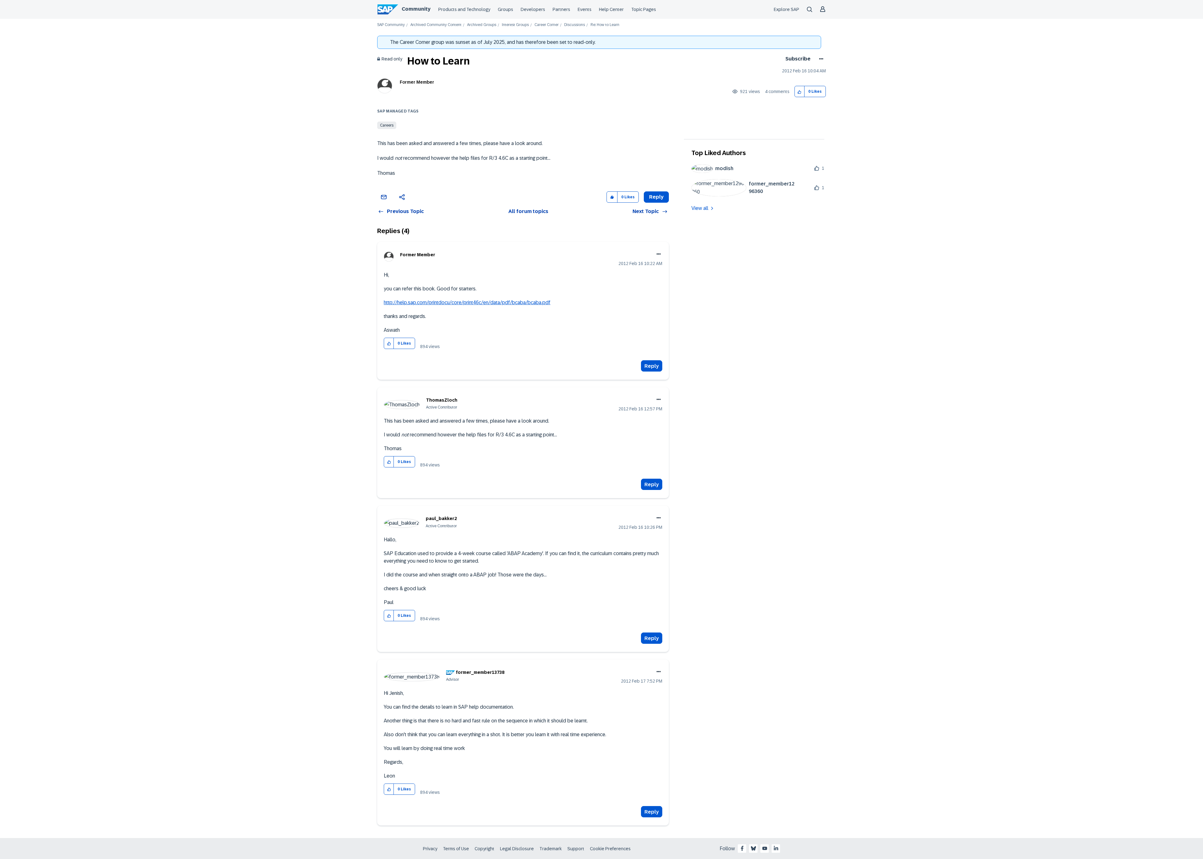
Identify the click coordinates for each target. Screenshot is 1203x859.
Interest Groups (515, 25)
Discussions (574, 25)
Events (584, 9)
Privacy (430, 848)
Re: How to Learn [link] (605, 25)
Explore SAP (786, 9)
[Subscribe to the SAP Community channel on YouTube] (764, 848)
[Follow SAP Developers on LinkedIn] (776, 848)
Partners (561, 9)
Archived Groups (481, 25)
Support (575, 848)
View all (699, 208)
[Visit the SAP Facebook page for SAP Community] (742, 848)
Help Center (611, 9)
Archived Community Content (435, 25)
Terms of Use (456, 848)
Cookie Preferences (610, 848)
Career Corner (546, 25)
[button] (800, 91)
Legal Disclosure (517, 848)
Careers (386, 125)
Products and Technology (464, 9)
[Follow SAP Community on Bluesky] (753, 848)
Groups (505, 9)
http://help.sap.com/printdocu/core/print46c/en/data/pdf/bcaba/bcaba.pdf (467, 302)
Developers (533, 9)
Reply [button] (656, 197)
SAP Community (391, 25)
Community (416, 9)
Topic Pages (643, 9)
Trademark (550, 848)
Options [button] (820, 59)
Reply (651, 366)
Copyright (484, 848)
